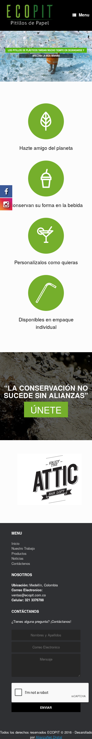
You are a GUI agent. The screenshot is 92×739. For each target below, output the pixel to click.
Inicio (15, 571)
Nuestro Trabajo (23, 576)
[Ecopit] (29, 15)
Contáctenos (21, 591)
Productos (19, 581)
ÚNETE (46, 438)
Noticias (18, 586)
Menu (77, 43)
